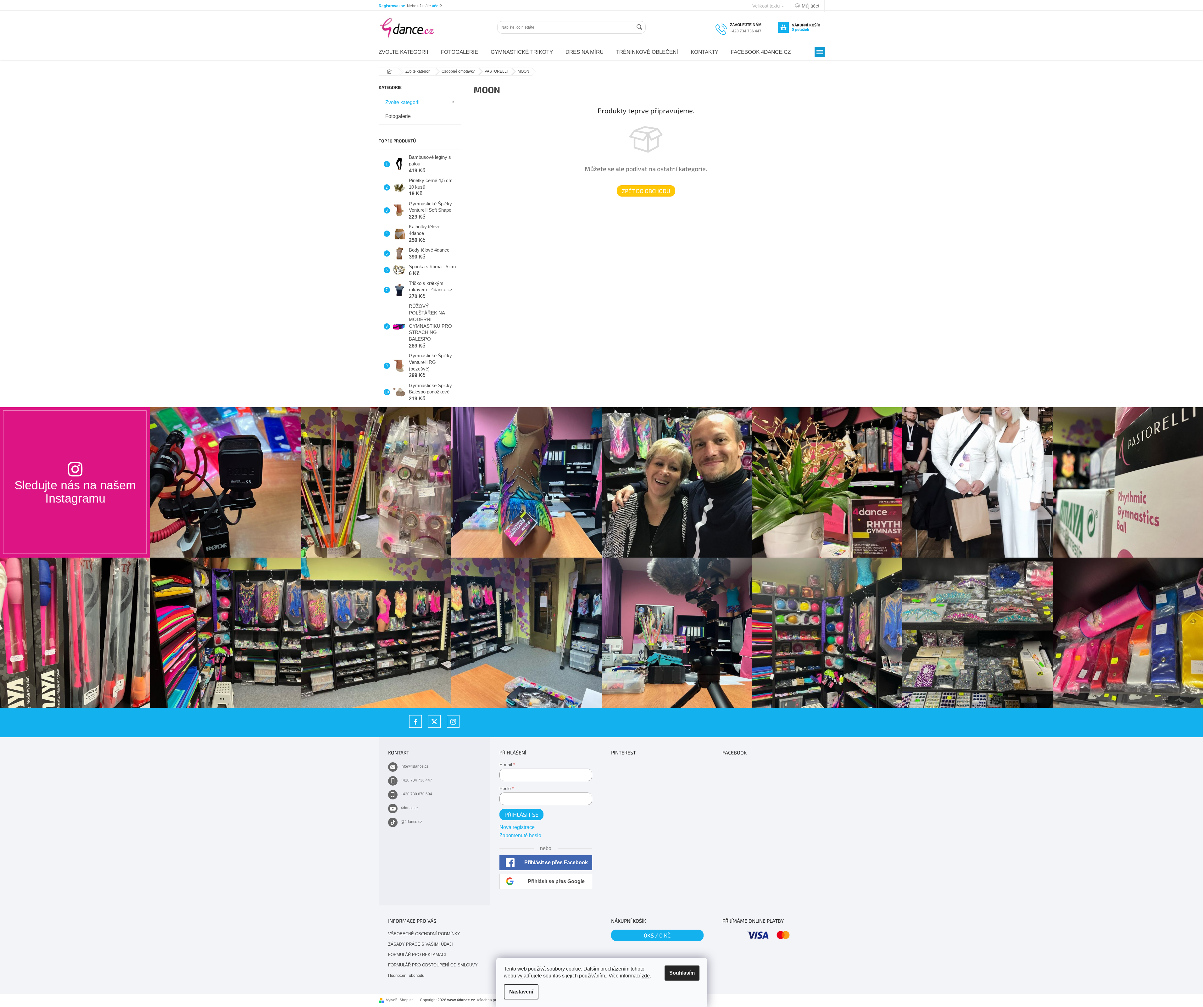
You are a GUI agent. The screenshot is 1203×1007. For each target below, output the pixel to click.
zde (646, 975)
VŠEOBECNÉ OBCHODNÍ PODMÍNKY (424, 934)
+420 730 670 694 (416, 794)
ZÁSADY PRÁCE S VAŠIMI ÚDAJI (420, 944)
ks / (657, 935)
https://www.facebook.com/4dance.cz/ (415, 721)
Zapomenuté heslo (520, 835)
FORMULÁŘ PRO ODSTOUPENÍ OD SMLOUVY (433, 965)
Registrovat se (392, 6)
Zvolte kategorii (402, 102)
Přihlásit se (521, 814)
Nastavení (521, 991)
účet (436, 6)
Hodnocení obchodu (406, 975)
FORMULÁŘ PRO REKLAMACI (417, 954)
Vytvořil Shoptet (399, 1000)
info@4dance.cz (414, 766)
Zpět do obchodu (646, 190)
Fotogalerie (398, 116)
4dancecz (434, 721)
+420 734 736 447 (416, 780)
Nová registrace (517, 827)
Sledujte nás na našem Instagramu (75, 491)
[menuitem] (403, 52)
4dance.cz (409, 808)
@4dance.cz (411, 822)
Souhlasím (682, 973)
